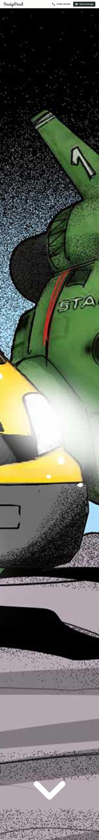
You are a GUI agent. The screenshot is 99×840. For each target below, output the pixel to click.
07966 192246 (63, 4)
